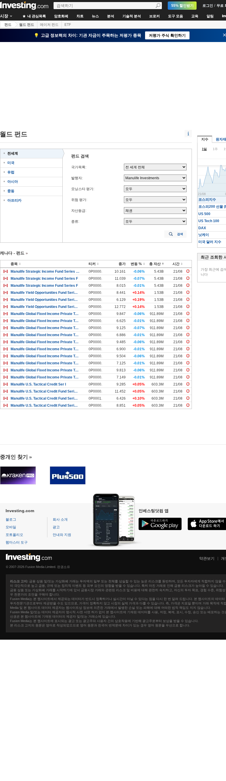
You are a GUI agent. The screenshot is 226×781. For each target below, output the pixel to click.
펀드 (7, 25)
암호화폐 (61, 16)
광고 (56, 527)
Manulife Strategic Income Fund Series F (44, 278)
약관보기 (207, 558)
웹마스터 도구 (17, 542)
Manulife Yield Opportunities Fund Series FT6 (45, 307)
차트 (80, 16)
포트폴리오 (14, 535)
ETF (67, 25)
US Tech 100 (208, 221)
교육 (194, 16)
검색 (180, 234)
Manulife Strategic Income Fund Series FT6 (45, 271)
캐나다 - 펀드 (12, 253)
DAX (202, 228)
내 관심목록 (36, 16)
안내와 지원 (62, 535)
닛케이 (203, 235)
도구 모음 (175, 16)
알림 (210, 16)
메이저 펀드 (49, 25)
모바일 (11, 527)
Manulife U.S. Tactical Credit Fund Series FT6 (45, 391)
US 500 (204, 214)
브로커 (154, 16)
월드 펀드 (26, 25)
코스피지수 (207, 199)
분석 (110, 16)
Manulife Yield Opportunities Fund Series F (45, 293)
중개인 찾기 (14, 457)
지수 (204, 139)
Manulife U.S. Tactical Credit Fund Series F (45, 398)
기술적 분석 (131, 16)
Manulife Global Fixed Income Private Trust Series (45, 314)
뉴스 (95, 16)
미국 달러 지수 (209, 242)
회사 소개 (60, 519)
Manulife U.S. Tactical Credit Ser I (38, 384)
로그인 (207, 6)
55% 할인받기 (182, 6)
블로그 (11, 519)
